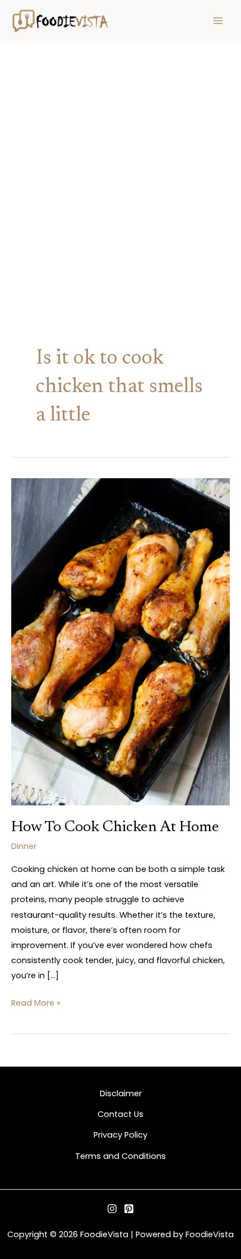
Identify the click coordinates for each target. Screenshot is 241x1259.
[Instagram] (112, 1209)
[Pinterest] (129, 1209)
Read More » (36, 1002)
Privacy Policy (120, 1134)
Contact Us (120, 1114)
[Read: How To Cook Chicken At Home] (120, 641)
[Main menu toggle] (218, 20)
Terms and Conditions (120, 1156)
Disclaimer (121, 1093)
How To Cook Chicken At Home (115, 827)
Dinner (23, 846)
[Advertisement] (120, 167)
